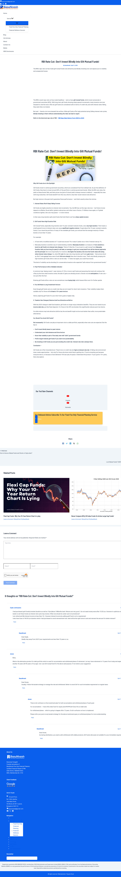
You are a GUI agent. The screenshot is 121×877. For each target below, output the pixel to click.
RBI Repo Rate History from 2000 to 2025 (71, 118)
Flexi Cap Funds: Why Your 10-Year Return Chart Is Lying (22, 516)
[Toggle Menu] (17, 23)
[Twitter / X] (3, 4)
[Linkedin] (5, 4)
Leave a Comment (8, 519)
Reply (14, 621)
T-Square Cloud (70, 874)
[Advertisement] (70, 85)
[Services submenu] (18, 821)
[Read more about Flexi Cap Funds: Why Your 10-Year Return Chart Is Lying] (36, 512)
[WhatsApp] (77, 443)
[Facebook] (0, 4)
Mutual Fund (17, 519)
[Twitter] (67, 443)
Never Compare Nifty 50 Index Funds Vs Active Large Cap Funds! (92, 516)
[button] (12, 18)
